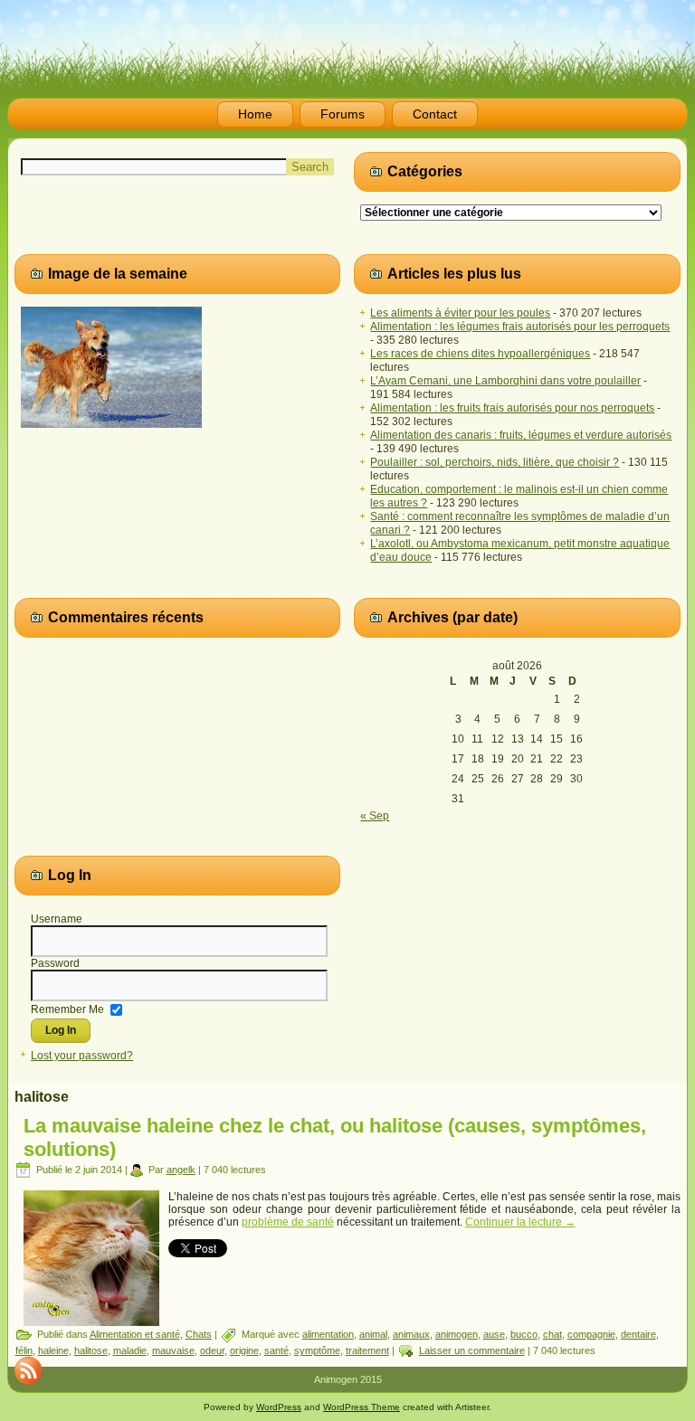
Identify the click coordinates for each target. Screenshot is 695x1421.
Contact (435, 114)
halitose (91, 1350)
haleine (53, 1350)
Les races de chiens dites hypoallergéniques (480, 353)
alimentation (328, 1334)
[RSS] (28, 1370)
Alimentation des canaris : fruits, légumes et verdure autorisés (520, 435)
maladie (130, 1350)
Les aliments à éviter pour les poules (460, 313)
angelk (181, 1169)
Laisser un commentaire (472, 1350)
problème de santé (288, 1222)
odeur (212, 1350)
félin (24, 1350)
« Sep (374, 816)
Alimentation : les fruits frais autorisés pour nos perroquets (512, 408)
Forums (342, 114)
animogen (456, 1334)
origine (244, 1350)
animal (373, 1334)
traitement (367, 1350)
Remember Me (67, 1008)
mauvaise (173, 1350)
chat (552, 1334)
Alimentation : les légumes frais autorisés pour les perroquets (520, 326)
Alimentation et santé (135, 1334)
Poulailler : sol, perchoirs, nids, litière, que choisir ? (494, 462)
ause (494, 1334)
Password (55, 963)
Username (56, 919)
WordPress (278, 1407)
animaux (411, 1334)
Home (255, 114)
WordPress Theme (361, 1407)
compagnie (591, 1334)
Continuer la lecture (520, 1222)
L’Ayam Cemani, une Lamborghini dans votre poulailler (505, 380)
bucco (524, 1334)
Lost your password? (82, 1055)
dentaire (638, 1334)
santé (276, 1350)
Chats (199, 1334)
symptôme (317, 1350)
